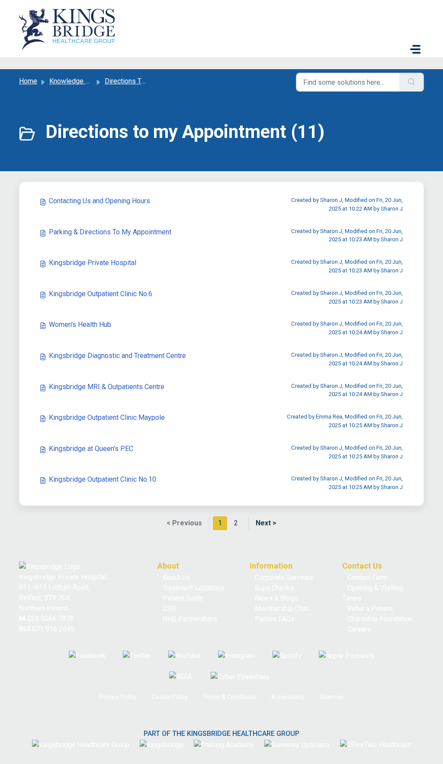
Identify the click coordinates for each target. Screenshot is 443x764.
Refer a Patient (370, 608)
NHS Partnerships (190, 619)
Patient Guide (183, 598)
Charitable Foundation (380, 619)
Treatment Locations (194, 588)
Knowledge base (74, 81)
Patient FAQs (275, 619)
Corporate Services (284, 577)
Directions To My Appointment (150, 81)
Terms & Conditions (229, 697)
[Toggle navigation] (415, 49)
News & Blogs (276, 598)
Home (28, 81)
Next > (266, 523)
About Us (176, 577)
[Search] (411, 82)
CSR (169, 608)
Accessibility (288, 697)
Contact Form (367, 577)
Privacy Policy (118, 697)
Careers (359, 629)
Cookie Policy (170, 697)
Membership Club (281, 608)
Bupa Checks (274, 588)
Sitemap (331, 697)
